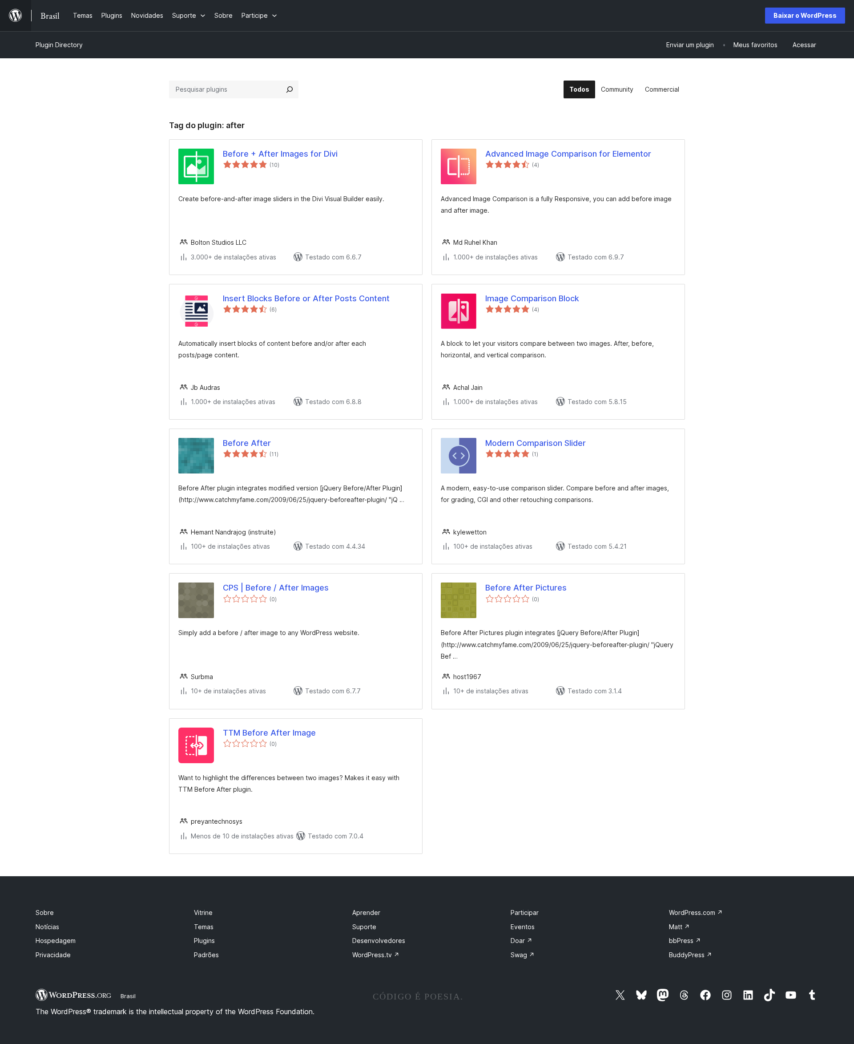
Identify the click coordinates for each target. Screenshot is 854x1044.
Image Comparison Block (532, 298)
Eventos (523, 927)
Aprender (366, 912)
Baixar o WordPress (805, 15)
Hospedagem (56, 940)
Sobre (45, 912)
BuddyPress (690, 955)
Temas (204, 927)
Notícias (47, 927)
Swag (523, 955)
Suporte (364, 927)
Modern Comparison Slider (535, 443)
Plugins (204, 940)
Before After (247, 443)
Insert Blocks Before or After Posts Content (306, 298)
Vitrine (203, 912)
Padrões (206, 955)
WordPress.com (696, 912)
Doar (521, 940)
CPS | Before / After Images (276, 587)
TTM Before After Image (269, 732)
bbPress (685, 940)
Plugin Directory (59, 45)
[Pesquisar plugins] (289, 89)
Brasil (128, 995)
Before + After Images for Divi (280, 153)
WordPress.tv (375, 955)
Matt (679, 927)
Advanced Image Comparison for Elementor (568, 153)
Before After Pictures (526, 587)
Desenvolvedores (378, 940)
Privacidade (53, 955)
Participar (525, 912)
